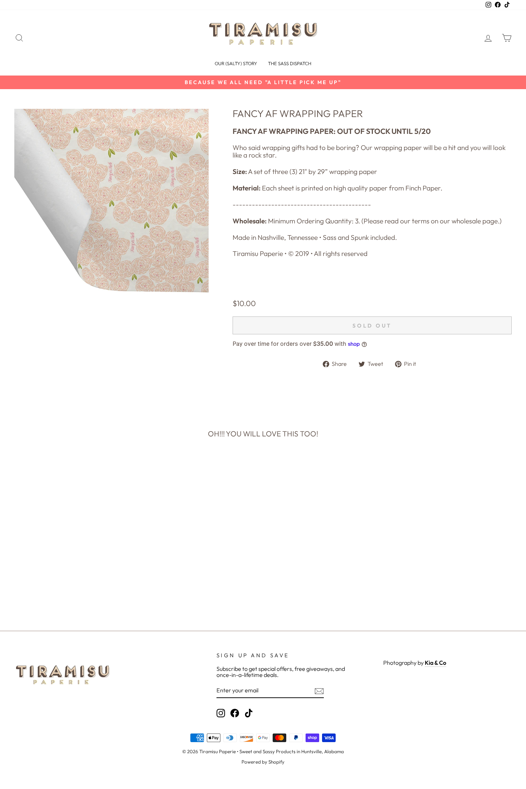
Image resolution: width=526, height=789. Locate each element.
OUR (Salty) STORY (236, 63)
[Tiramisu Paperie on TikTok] (248, 713)
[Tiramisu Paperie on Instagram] (220, 713)
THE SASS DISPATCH (289, 63)
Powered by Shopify (263, 762)
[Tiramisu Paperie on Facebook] (234, 713)
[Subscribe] (319, 691)
